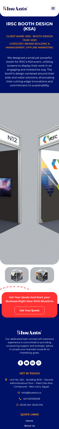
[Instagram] (38, 363)
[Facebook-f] (20, 363)
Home (29, 420)
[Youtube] (26, 363)
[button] (53, 8)
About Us (29, 425)
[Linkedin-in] (32, 363)
